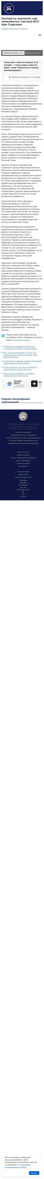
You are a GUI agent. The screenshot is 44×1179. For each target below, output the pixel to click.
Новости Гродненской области (23, 458)
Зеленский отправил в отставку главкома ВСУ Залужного (19, 374)
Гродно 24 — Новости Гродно (23, 416)
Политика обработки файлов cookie (23, 440)
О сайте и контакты (23, 432)
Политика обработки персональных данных (23, 438)
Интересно (23, 466)
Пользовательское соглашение (23, 435)
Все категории (23, 472)
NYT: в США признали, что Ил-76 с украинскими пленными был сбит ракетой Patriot (20, 355)
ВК (23, 492)
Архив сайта (23, 474)
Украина (23, 28)
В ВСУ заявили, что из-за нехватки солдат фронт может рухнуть (20, 368)
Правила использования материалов (23, 443)
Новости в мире (23, 463)
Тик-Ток (23, 487)
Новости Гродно (23, 455)
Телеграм (23, 480)
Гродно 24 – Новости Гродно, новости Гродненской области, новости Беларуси (9, 8)
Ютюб (23, 497)
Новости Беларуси (23, 461)
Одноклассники (23, 490)
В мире (14, 28)
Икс (23, 494)
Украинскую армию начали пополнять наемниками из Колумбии (22, 362)
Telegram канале (21, 340)
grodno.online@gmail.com (28, 429)
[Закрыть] (40, 61)
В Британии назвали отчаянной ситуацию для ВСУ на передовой (19, 347)
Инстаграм (23, 485)
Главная (5, 28)
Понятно (34, 1173)
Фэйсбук (23, 482)
